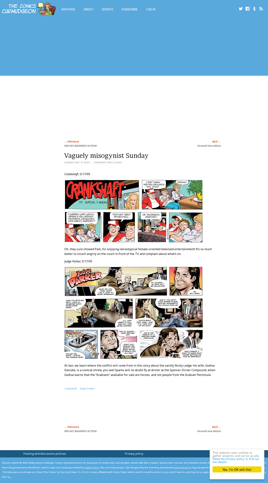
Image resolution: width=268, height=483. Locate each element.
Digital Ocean (91, 467)
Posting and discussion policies (44, 454)
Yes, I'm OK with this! (237, 469)
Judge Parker (87, 388)
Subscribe (130, 9)
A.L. (9, 476)
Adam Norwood (182, 467)
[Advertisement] (66, 46)
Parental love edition (209, 145)
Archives (68, 9)
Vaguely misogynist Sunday (106, 155)
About (89, 9)
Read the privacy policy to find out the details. (236, 460)
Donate (107, 9)
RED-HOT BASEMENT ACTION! (80, 145)
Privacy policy (134, 454)
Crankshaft (70, 388)
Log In (150, 9)
